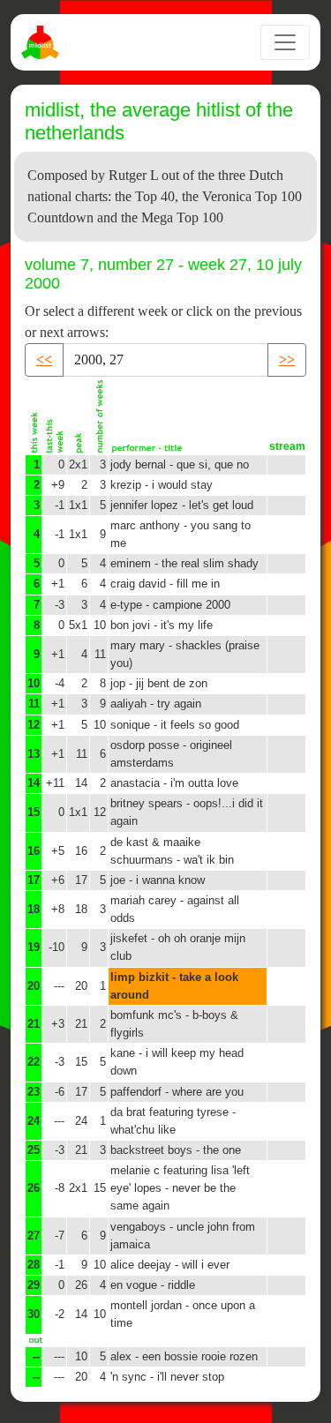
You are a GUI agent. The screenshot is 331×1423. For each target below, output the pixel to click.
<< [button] (44, 359)
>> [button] (287, 359)
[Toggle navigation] (285, 42)
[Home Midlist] (42, 42)
